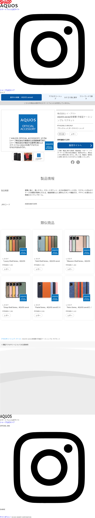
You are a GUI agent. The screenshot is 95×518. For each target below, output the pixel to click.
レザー (73, 134)
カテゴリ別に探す (70, 97)
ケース (61, 134)
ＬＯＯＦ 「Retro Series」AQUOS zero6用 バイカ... (79, 307)
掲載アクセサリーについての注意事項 (15, 345)
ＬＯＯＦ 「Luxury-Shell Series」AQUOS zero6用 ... (13, 261)
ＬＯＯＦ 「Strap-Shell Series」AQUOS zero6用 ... (15, 307)
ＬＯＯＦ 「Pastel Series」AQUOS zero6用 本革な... (47, 307)
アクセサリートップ (55, 97)
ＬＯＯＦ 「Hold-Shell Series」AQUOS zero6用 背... (47, 261)
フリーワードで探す (86, 97)
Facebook (73, 162)
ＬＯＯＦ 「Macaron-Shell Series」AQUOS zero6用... (78, 261)
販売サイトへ (75, 145)
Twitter (78, 162)
